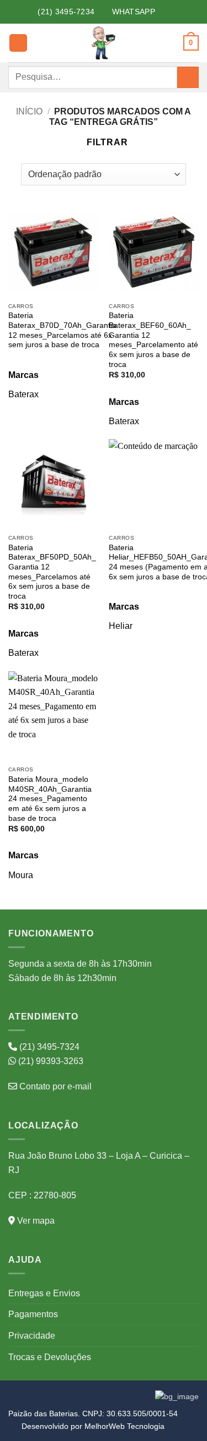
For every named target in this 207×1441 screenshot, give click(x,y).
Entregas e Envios (44, 1293)
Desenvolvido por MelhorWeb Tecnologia (93, 1426)
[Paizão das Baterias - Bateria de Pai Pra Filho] (104, 43)
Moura (20, 875)
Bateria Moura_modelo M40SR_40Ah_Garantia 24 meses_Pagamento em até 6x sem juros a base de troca (50, 799)
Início (29, 111)
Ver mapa (35, 1220)
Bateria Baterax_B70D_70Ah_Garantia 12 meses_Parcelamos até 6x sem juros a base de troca (62, 330)
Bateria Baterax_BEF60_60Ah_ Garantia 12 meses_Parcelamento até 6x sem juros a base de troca (153, 339)
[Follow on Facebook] (161, 12)
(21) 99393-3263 (49, 1061)
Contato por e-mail (54, 1086)
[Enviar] (188, 77)
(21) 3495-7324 (48, 1046)
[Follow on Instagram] (173, 12)
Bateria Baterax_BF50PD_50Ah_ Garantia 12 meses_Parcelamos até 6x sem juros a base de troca (52, 572)
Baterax (23, 394)
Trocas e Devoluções (49, 1357)
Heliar (120, 626)
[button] (18, 43)
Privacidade (31, 1335)
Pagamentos (33, 1314)
